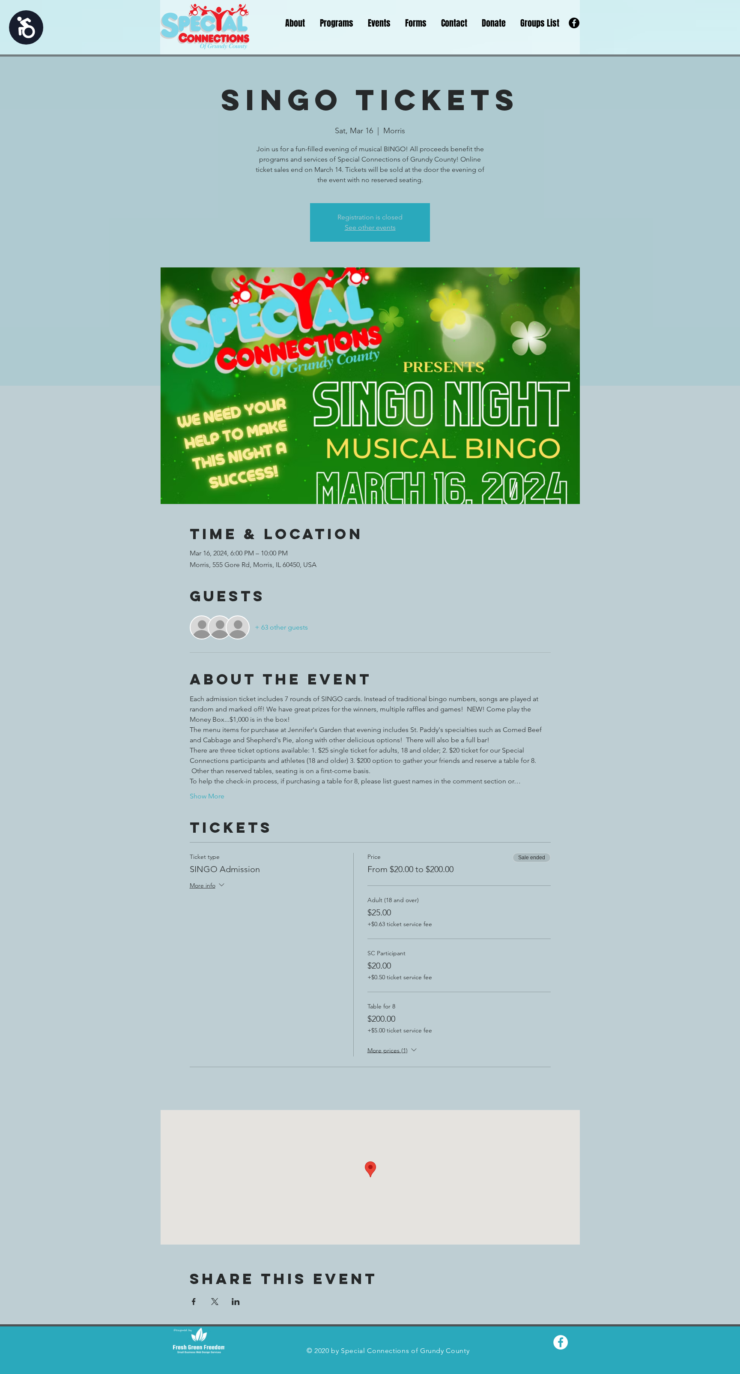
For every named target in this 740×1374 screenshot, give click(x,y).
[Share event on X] (215, 1301)
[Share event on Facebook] (194, 1301)
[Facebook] (574, 23)
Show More (207, 796)
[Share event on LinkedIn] (236, 1301)
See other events (370, 227)
